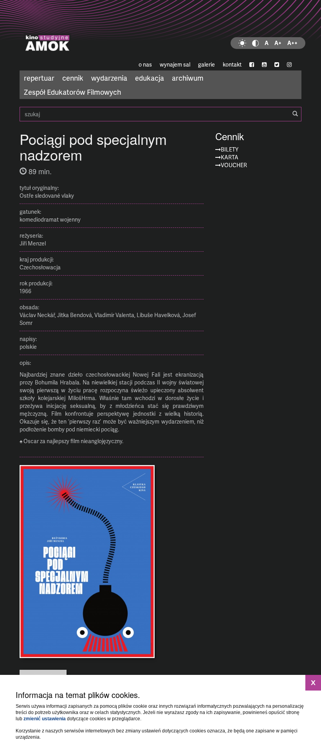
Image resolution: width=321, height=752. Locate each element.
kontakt (232, 64)
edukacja (149, 78)
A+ (277, 43)
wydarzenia (109, 78)
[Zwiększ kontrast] (255, 43)
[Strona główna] (160, 29)
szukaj (160, 114)
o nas (145, 64)
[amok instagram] (289, 64)
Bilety (229, 149)
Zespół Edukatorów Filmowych (72, 92)
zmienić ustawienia (44, 718)
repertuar (39, 78)
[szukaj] (295, 114)
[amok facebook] (251, 64)
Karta (229, 157)
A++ (292, 43)
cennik (72, 78)
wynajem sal (175, 64)
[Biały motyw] (242, 43)
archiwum (188, 78)
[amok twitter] (277, 64)
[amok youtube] (264, 64)
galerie (206, 64)
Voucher (234, 165)
